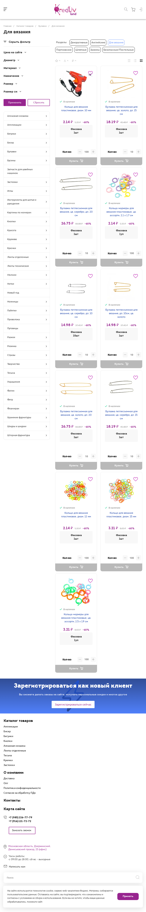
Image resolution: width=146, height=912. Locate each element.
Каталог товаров (18, 721)
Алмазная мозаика (17, 116)
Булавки (11, 151)
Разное (11, 337)
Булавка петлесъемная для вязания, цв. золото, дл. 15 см (121, 110)
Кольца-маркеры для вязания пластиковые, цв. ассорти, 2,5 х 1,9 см (76, 618)
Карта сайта (14, 809)
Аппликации (14, 124)
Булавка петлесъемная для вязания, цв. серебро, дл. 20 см (76, 212)
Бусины (11, 160)
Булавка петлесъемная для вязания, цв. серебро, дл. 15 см (121, 415)
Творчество (13, 364)
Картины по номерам (19, 212)
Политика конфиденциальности (22, 788)
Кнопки (11, 221)
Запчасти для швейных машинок (20, 171)
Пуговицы (12, 328)
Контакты (12, 800)
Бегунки (11, 133)
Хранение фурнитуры (19, 417)
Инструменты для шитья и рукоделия (21, 202)
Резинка (11, 346)
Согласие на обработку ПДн (20, 792)
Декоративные (79, 42)
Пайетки (12, 310)
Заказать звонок (21, 830)
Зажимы (95, 50)
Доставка (9, 778)
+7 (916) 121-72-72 (20, 821)
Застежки (12, 182)
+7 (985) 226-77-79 (20, 817)
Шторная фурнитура (18, 435)
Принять (128, 896)
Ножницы (12, 301)
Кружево (12, 239)
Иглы (10, 191)
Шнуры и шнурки (16, 426)
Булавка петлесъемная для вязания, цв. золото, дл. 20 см (76, 415)
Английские (98, 42)
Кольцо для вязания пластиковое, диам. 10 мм (76, 109)
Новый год (13, 292)
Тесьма (11, 373)
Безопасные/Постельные (118, 50)
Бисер (10, 142)
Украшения (13, 381)
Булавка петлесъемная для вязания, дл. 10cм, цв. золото (121, 313)
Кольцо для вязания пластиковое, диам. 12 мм (76, 515)
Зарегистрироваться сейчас (73, 704)
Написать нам (17, 866)
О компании (14, 773)
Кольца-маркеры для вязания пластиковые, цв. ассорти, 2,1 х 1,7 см (121, 212)
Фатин (10, 390)
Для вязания (116, 42)
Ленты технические (18, 266)
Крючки (11, 248)
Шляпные (81, 50)
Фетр (10, 399)
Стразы (11, 355)
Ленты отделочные (18, 257)
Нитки (10, 283)
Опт (6, 783)
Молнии (11, 275)
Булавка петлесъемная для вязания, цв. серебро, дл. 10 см (76, 313)
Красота (11, 230)
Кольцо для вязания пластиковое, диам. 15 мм (121, 515)
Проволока (13, 319)
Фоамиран (13, 408)
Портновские (64, 50)
